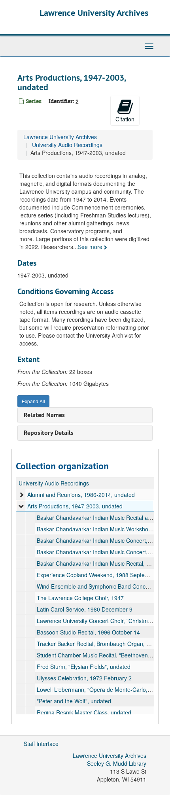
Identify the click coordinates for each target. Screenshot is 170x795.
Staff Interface (41, 744)
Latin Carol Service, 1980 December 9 (84, 609)
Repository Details (49, 433)
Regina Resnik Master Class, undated (84, 712)
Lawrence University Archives (94, 12)
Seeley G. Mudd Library (116, 763)
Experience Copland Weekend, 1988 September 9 (99, 575)
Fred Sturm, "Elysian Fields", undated (83, 666)
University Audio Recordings (67, 145)
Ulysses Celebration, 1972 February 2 (84, 678)
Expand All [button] (33, 401)
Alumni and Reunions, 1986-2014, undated (81, 495)
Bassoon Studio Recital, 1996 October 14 (88, 632)
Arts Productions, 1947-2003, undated (75, 506)
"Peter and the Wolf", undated (74, 701)
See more (91, 247)
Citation (124, 119)
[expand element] (21, 494)
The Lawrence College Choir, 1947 (80, 598)
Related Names (44, 415)
